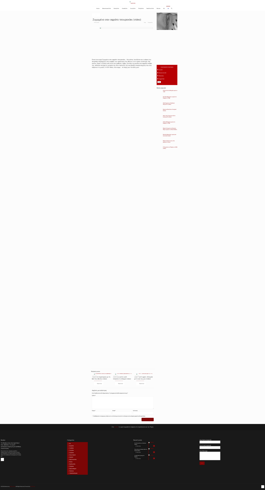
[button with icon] (2, 459)
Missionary (161, 75)
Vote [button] (159, 82)
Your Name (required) (205, 440)
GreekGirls (71, 452)
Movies (70, 461)
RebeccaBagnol (72, 468)
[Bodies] (132, 3)
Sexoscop (71, 470)
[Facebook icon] (249, 486)
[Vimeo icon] (252, 486)
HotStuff (71, 457)
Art (70, 443)
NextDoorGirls (72, 464)
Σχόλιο (94, 395)
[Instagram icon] (257, 486)
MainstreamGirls (73, 459)
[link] (123, 92)
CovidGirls (71, 448)
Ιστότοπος (135, 410)
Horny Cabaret (72, 455)
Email (114, 410)
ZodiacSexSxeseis (73, 473)
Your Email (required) (205, 445)
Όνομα (93, 410)
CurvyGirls (71, 450)
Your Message (203, 451)
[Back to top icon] (262, 486)
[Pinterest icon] (256, 486)
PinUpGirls (71, 466)
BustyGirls (71, 445)
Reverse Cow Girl (162, 72)
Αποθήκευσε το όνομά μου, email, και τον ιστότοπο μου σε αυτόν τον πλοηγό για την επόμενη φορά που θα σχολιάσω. (119, 416)
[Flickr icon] (255, 486)
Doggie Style (161, 78)
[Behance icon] (259, 486)
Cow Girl (160, 69)
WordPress (32, 486)
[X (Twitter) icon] (250, 486)
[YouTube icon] (253, 486)
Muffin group (12, 486)
